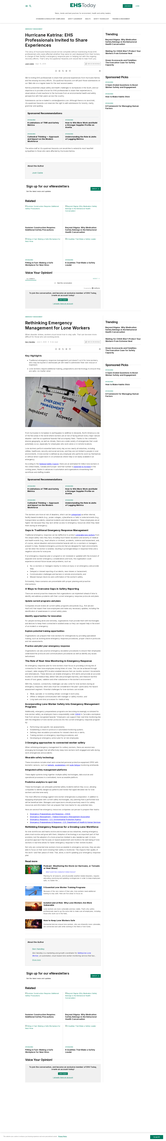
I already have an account (63, 304)
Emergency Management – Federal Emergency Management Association (60, 817)
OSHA (77, 714)
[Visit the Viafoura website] (96, 288)
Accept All (157, 1137)
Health (88, 19)
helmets (51, 765)
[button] (26, 6)
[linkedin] (59, 71)
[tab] (30, 278)
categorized (76, 515)
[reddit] (66, 71)
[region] (63, 283)
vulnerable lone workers (85, 535)
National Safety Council (49, 464)
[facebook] (56, 71)
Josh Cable (29, 64)
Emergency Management (34, 29)
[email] (70, 71)
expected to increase (82, 467)
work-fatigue (75, 765)
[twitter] (63, 71)
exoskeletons (60, 765)
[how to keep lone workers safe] (33, 924)
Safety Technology (101, 19)
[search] (30, 6)
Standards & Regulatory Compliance (50, 19)
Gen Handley (30, 342)
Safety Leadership (75, 19)
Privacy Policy (62, 1136)
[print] (100, 71)
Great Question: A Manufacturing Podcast (61, 872)
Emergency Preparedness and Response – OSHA (50, 814)
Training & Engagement (121, 19)
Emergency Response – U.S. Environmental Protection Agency (55, 820)
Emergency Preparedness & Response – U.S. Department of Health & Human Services (65, 822)
